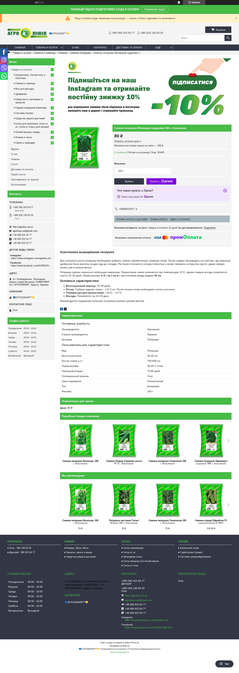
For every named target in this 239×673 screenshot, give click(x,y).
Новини (15, 159)
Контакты (100, 47)
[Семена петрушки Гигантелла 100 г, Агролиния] (168, 440)
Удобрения (21, 94)
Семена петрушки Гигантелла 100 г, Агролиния (167, 462)
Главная (20, 47)
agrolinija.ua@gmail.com (25, 231)
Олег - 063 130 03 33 (20, 548)
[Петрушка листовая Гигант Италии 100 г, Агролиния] (124, 499)
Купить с (155, 181)
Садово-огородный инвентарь (31, 107)
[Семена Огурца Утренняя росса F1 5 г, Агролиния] (124, 440)
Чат (227, 663)
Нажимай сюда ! (155, 9)
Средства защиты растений (30, 118)
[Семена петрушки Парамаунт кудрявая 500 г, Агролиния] (211, 440)
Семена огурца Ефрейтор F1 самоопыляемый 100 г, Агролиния (211, 522)
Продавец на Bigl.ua (120, 646)
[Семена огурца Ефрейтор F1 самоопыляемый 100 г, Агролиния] (211, 499)
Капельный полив (189, 548)
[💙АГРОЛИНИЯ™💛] (27, 38)
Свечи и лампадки (25, 142)
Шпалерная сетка (132, 556)
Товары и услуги (46, 47)
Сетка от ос (129, 552)
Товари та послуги (21, 69)
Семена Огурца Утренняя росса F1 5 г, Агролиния (124, 462)
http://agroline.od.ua (23, 227)
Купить (129, 181)
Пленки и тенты (23, 137)
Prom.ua (135, 642)
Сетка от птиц (130, 565)
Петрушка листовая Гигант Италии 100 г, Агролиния (124, 521)
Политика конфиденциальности (144, 649)
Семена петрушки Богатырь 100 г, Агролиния (80, 462)
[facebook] (61, 309)
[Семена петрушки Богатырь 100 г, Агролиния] (80, 440)
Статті (14, 164)
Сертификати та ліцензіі (24, 179)
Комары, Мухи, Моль (77, 548)
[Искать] (227, 38)
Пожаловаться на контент (114, 649)
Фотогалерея (18, 184)
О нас (75, 47)
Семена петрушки (80, 52)
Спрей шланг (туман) (191, 552)
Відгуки (15, 149)
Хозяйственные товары (27, 132)
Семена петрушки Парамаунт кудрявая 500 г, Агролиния (211, 462)
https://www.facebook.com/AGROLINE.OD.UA (31, 265)
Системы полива (24, 113)
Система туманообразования (195, 556)
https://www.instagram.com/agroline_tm (31, 258)
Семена (62, 52)
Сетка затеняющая (133, 548)
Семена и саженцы (45, 52)
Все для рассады (24, 88)
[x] (65, 309)
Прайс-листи (18, 174)
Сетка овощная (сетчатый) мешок (141, 561)
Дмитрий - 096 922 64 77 (22, 552)
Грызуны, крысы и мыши (79, 552)
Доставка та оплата (129, 47)
